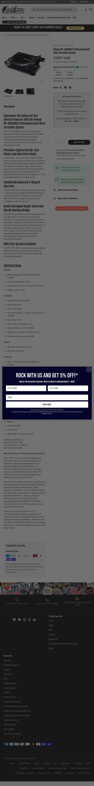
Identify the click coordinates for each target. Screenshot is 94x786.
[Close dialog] (89, 370)
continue (47, 404)
